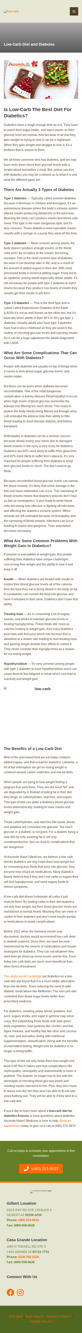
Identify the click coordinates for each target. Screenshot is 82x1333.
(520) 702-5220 (28, 1257)
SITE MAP (16, 1316)
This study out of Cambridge (23, 976)
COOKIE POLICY (41, 1321)
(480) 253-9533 (28, 1220)
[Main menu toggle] (74, 11)
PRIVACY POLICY (59, 1316)
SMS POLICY (34, 1316)
